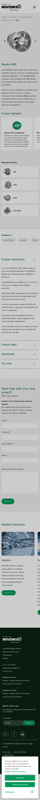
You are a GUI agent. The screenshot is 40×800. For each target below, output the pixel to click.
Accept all (20, 777)
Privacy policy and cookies (15, 771)
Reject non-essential (20, 784)
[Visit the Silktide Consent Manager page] (32, 791)
